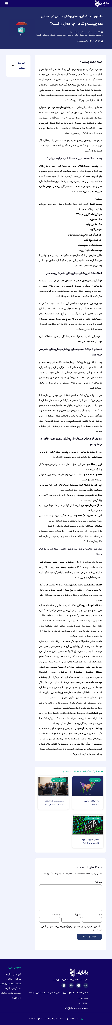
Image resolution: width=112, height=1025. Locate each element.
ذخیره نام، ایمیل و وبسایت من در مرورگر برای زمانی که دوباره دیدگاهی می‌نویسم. (71, 928)
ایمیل (78, 914)
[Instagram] (85, 985)
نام (100, 914)
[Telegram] (78, 985)
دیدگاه (98, 882)
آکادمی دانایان (94, 32)
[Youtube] (71, 985)
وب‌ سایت (56, 914)
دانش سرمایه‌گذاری (77, 32)
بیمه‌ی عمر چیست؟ (91, 62)
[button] (7, 3)
